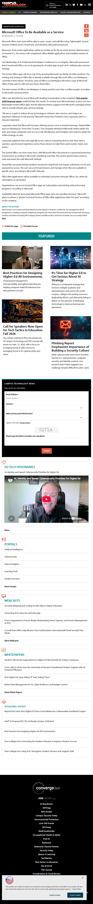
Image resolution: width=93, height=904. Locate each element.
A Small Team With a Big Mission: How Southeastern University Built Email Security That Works (43, 631)
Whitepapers (14, 654)
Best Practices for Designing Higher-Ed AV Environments (22, 274)
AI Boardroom (46, 803)
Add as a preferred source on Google (55, 5)
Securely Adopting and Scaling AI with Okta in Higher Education (33, 605)
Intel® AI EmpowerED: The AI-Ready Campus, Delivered (29, 721)
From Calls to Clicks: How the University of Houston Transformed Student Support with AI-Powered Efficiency (45, 668)
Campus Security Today (46, 815)
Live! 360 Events (46, 823)
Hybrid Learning (30, 12)
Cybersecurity (10, 556)
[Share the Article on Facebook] (86, 26)
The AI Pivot (46, 866)
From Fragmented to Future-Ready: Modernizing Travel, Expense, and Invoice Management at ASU (45, 621)
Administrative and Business (13, 26)
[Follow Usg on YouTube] (81, 5)
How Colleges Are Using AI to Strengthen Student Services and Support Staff (39, 751)
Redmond (46, 842)
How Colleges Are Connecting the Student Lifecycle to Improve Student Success (40, 741)
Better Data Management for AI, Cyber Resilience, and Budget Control (35, 684)
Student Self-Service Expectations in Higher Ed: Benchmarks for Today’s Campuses (41, 659)
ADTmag (46, 807)
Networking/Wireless (49, 12)
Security (87, 12)
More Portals (10, 586)
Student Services (12, 578)
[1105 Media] (46, 798)
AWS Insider (46, 811)
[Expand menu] (89, 5)
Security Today (46, 850)
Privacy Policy (25, 423)
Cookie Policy (76, 889)
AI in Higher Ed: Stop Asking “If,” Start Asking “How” (27, 677)
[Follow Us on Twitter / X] (70, 5)
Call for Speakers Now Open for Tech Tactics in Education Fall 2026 (23, 330)
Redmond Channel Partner (46, 846)
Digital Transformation (70, 12)
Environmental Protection (46, 819)
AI (19, 12)
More (6, 530)
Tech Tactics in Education (46, 862)
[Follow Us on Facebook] (77, 5)
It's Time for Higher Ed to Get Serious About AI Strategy (69, 276)
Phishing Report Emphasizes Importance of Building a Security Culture (70, 346)
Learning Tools (11, 571)
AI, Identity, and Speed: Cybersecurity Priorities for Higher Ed (31, 472)
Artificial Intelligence (13, 549)
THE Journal (46, 869)
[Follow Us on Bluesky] (74, 5)
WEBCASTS (12, 600)
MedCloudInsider (47, 831)
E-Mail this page (11, 226)
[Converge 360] (46, 788)
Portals (10, 544)
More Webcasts (11, 640)
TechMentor (46, 858)
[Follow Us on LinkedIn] (67, 4)
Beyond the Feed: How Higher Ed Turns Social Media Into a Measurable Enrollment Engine (45, 711)
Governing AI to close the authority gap (22, 613)
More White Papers (13, 692)
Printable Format (31, 226)
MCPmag (46, 827)
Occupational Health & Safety (46, 835)
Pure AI (46, 838)
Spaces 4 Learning (46, 854)
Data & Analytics (11, 564)
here (4, 218)
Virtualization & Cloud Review (46, 873)
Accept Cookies (75, 895)
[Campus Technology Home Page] (14, 4)
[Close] (82, 878)
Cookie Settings (54, 895)
